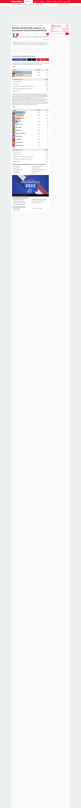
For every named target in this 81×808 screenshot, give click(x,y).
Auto (54, 1)
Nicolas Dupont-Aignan (21, 133)
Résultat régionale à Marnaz (18, 201)
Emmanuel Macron (20, 74)
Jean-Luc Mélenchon (20, 118)
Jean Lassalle (18, 127)
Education (31, 4)
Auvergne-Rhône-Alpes (31, 25)
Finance (48, 1)
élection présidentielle (33, 93)
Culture (42, 1)
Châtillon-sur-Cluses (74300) (37, 169)
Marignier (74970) (35, 168)
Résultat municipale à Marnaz (19, 202)
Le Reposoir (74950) (36, 171)
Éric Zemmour (19, 121)
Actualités (28, 1)
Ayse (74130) (34, 172)
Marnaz (32, 43)
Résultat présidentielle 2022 (20, 25)
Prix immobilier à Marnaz (37, 208)
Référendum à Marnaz (36, 202)
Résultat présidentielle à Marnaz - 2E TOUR (21, 43)
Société (19, 4)
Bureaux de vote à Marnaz (18, 199)
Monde (37, 4)
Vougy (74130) (16, 168)
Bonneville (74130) (35, 36)
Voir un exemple (65, 28)
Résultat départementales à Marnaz (39, 199)
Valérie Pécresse (19, 124)
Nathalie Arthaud (19, 145)
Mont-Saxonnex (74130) (18, 169)
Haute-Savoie (40, 25)
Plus (59, 1)
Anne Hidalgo (18, 139)
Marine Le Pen (19, 71)
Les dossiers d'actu (55, 31)
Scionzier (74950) (16, 166)
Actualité (54, 28)
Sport (35, 1)
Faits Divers (25, 4)
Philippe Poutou (19, 142)
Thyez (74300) (16, 171)
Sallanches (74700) (44, 36)
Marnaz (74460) (16, 208)
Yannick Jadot (19, 130)
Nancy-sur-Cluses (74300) (37, 166)
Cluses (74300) (28, 36)
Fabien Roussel (19, 136)
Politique (14, 4)
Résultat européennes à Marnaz (38, 201)
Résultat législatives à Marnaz (19, 204)
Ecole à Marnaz (16, 210)
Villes (41, 4)
